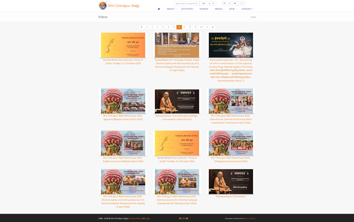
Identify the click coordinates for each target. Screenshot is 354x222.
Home (253, 17)
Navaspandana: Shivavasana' (231, 196)
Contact (247, 9)
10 (201, 27)
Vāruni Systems (250, 218)
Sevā (232, 9)
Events (204, 9)
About (170, 9)
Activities (187, 9)
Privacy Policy (135, 218)
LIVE (242, 3)
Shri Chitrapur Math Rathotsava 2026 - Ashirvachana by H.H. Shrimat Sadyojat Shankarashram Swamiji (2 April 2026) (177, 200)
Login (147, 218)
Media (218, 9)
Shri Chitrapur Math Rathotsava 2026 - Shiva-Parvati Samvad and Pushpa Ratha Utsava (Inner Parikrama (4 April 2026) (231, 119)
